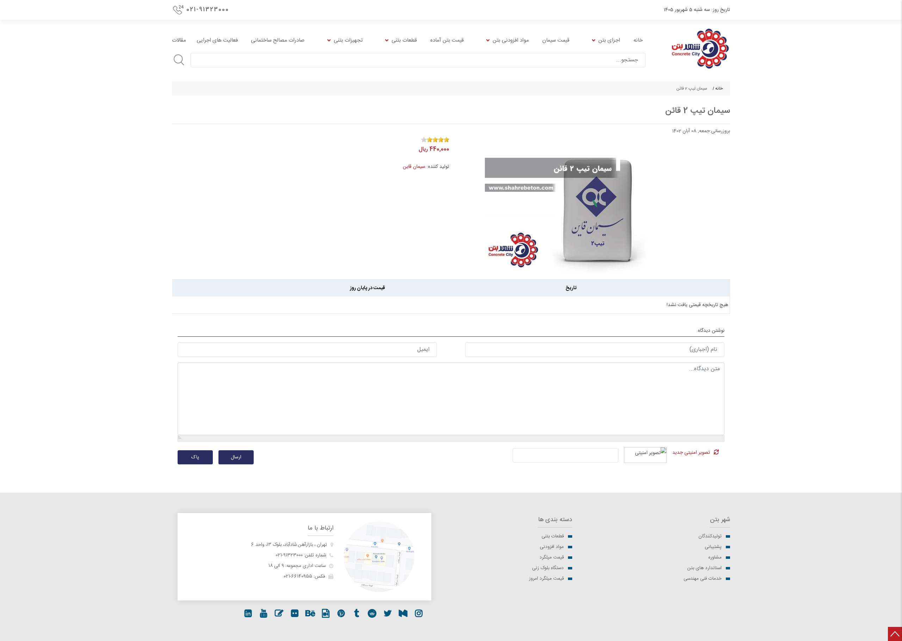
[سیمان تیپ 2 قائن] (590, 205)
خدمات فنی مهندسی (703, 578)
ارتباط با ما (320, 528)
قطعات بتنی (553, 536)
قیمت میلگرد (551, 557)
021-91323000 (207, 9)
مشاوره (715, 557)
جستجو (179, 60)
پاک (195, 457)
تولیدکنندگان (710, 536)
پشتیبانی (713, 547)
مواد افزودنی (552, 547)
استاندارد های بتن (704, 568)
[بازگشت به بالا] (895, 634)
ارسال (236, 457)
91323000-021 (289, 555)
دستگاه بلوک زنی (548, 568)
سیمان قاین (414, 167)
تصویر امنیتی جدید (691, 452)
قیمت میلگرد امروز (546, 578)
